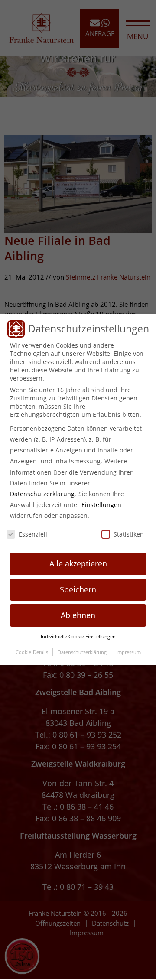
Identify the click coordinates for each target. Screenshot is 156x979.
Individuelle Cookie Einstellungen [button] (78, 637)
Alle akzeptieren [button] (78, 563)
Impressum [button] (128, 652)
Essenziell (33, 534)
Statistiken (129, 534)
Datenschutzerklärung (42, 494)
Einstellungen (101, 505)
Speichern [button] (78, 589)
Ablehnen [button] (78, 615)
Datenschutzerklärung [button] (83, 652)
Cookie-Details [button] (32, 652)
